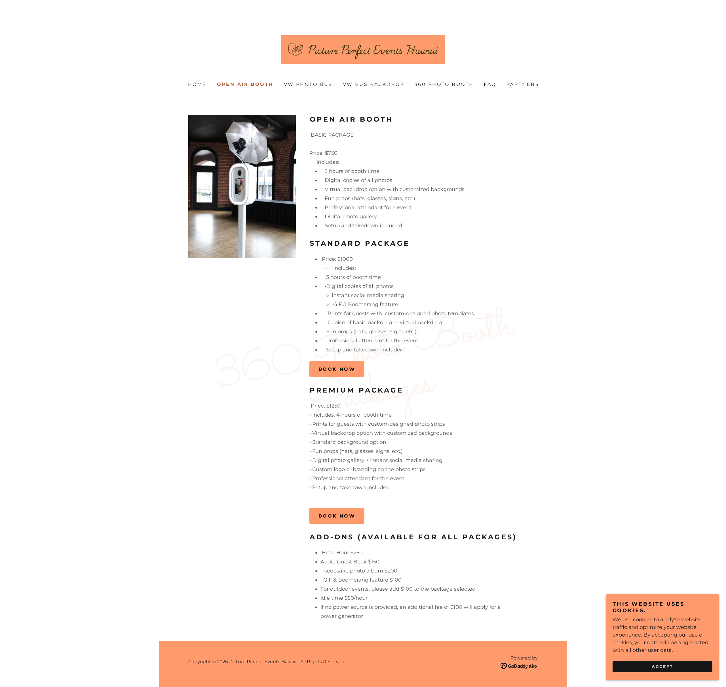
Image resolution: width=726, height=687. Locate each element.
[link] (363, 49)
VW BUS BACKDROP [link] (373, 84)
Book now (336, 369)
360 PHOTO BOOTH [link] (444, 84)
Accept (662, 666)
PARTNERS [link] (522, 84)
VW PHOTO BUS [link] (308, 84)
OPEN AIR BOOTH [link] (245, 84)
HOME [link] (197, 84)
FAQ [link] (490, 84)
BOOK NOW (336, 516)
